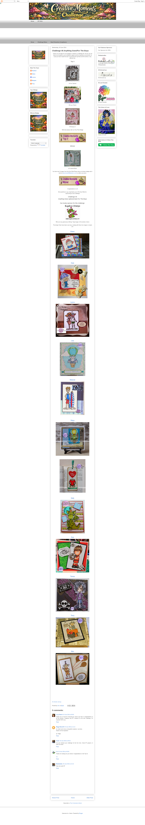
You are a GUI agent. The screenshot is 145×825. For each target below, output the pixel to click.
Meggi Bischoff (60, 726)
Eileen (72, 231)
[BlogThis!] (69, 705)
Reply (57, 722)
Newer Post (55, 797)
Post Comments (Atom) (76, 803)
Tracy (72, 615)
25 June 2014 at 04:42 (65, 740)
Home (32, 21)
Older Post (90, 797)
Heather (34, 70)
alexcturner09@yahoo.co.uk (69, 173)
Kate (72, 263)
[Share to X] (71, 705)
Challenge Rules (42, 42)
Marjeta (34, 80)
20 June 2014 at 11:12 (69, 726)
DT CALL (40, 21)
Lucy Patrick (59, 714)
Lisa (72, 340)
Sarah (57, 740)
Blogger (81, 813)
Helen (33, 74)
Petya (72, 420)
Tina (33, 83)
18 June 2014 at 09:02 (68, 714)
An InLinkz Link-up (56, 701)
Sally (72, 498)
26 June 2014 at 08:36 (63, 751)
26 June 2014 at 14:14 (68, 763)
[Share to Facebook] (73, 705)
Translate (42, 145)
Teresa (72, 576)
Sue (72, 537)
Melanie (72, 380)
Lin (57, 751)
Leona (72, 302)
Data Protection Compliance (59, 42)
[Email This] (68, 705)
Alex (72, 651)
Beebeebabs (59, 763)
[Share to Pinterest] (74, 705)
